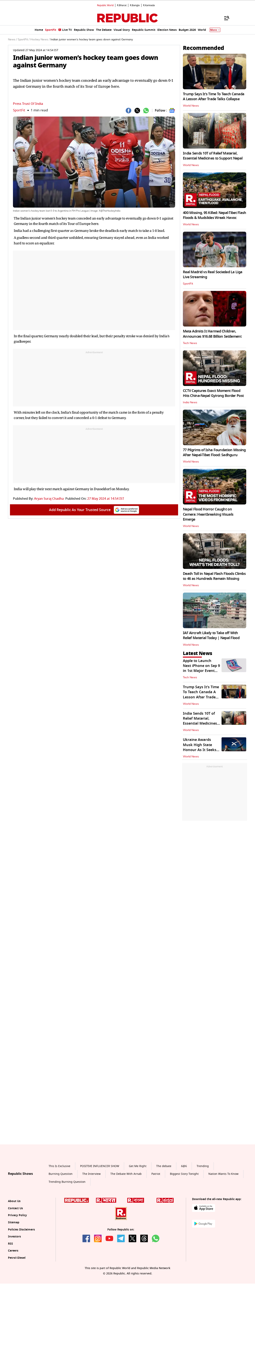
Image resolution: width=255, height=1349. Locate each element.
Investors (14, 1273)
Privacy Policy (17, 1252)
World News (191, 105)
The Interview (91, 1211)
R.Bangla (135, 5)
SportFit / (23, 39)
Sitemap (13, 1259)
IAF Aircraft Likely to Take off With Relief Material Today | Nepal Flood (211, 635)
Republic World (105, 5)
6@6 (184, 1203)
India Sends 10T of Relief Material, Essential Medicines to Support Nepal (212, 156)
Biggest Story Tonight (184, 1211)
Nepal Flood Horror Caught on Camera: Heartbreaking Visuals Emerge (208, 514)
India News (190, 402)
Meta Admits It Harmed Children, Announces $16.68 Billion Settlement (212, 334)
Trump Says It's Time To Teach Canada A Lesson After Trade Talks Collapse (213, 96)
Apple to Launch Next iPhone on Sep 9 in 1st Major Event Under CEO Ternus (201, 668)
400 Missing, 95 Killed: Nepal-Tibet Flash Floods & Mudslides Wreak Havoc (214, 215)
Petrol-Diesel (17, 1295)
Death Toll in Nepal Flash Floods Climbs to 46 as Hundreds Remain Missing (214, 576)
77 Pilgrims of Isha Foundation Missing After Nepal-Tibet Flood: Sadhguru (214, 452)
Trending (203, 1203)
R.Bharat (122, 5)
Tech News (190, 343)
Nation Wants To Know (223, 1211)
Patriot (155, 1211)
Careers (13, 1288)
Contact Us (15, 1245)
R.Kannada (149, 5)
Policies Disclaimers (21, 1266)
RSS (10, 1281)
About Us (14, 1238)
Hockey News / (40, 39)
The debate (163, 1203)
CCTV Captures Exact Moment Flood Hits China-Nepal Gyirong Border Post (213, 393)
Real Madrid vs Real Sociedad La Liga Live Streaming (212, 274)
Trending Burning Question (67, 1219)
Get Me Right (137, 1203)
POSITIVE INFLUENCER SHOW (99, 1203)
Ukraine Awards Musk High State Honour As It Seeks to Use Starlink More (201, 747)
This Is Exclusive (59, 1203)
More (213, 30)
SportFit (19, 110)
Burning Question (61, 1211)
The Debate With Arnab (126, 1211)
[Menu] (224, 17)
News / (12, 39)
